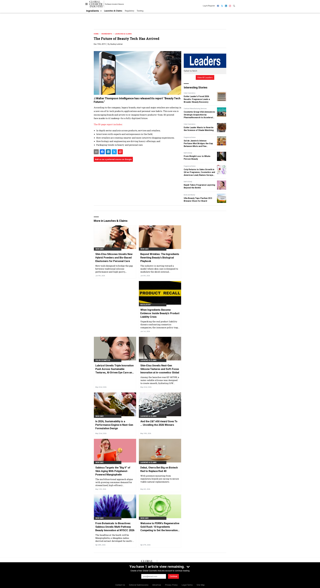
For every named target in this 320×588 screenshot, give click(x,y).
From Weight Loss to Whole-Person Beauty (197, 157)
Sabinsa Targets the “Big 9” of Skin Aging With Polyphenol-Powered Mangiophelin (112, 471)
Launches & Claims (123, 34)
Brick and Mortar (189, 195)
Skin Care (99, 249)
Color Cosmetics (189, 93)
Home (96, 34)
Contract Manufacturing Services (195, 108)
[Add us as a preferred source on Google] (120, 151)
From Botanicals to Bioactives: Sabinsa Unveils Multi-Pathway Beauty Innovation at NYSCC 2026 (114, 527)
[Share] (102, 151)
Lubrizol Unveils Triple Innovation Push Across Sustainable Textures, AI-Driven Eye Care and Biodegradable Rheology (114, 369)
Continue (173, 576)
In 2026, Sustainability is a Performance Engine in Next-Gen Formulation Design (114, 425)
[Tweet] (114, 151)
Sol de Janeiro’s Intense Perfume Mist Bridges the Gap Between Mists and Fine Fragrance (198, 144)
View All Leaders (205, 77)
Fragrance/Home (190, 137)
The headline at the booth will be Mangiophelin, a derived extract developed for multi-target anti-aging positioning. (114, 538)
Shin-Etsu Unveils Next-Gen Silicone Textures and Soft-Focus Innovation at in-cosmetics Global (159, 369)
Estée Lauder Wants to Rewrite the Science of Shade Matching (199, 128)
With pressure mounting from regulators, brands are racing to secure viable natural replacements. (159, 478)
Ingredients (106, 34)
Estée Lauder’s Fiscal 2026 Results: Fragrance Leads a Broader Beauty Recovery (197, 99)
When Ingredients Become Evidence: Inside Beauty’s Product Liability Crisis (159, 313)
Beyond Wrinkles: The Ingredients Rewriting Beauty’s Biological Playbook (159, 258)
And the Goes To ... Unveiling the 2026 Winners (158, 423)
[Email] (96, 151)
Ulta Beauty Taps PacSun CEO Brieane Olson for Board (198, 199)
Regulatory (145, 305)
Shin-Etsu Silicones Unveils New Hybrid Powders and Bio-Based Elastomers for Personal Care (113, 258)
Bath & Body (188, 153)
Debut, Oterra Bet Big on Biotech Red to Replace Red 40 (159, 469)
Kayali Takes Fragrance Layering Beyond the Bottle (199, 186)
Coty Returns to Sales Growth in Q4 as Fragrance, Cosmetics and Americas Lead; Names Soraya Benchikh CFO (199, 172)
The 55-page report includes (108, 124)
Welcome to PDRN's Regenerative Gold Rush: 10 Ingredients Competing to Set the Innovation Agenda (159, 527)
